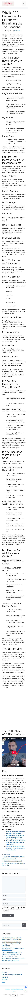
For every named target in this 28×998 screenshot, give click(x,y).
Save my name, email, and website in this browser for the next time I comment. (14, 908)
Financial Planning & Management (12, 974)
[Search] (24, 925)
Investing (4, 979)
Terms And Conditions (17, 989)
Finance (4, 972)
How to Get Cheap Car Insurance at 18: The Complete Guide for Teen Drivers (15, 842)
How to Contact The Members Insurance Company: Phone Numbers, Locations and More (15, 837)
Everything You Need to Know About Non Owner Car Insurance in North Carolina (15, 848)
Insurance (7, 854)
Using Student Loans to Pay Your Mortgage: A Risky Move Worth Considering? (11, 943)
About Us (7, 989)
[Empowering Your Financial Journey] (8, 3)
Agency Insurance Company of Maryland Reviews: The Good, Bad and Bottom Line (13, 863)
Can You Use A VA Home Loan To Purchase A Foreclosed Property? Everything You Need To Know (12, 954)
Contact (14, 991)
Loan (3, 982)
